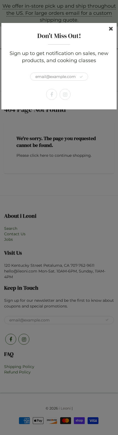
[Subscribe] (81, 76)
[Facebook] (51, 94)
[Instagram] (65, 94)
